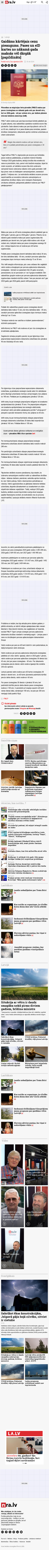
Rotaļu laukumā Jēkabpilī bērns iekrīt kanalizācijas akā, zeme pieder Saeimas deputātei (25, 843)
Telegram (23, 708)
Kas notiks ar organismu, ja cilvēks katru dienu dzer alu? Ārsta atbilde (30, 905)
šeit (33, 433)
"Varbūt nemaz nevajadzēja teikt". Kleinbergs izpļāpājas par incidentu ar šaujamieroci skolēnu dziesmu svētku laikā (27, 818)
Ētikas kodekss (14, 1542)
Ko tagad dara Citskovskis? (7, 762)
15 (44, 880)
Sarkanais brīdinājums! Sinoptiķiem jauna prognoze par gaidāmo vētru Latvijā (31, 920)
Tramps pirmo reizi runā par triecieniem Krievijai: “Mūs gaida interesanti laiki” (25, 879)
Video (5, 1140)
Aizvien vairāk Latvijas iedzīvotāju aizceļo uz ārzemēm (11, 789)
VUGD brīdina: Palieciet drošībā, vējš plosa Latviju (36, 1038)
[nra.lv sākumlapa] (10, 2)
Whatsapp (32, 708)
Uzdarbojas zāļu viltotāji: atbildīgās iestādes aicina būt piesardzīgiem (27, 811)
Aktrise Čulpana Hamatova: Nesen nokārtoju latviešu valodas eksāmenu (27, 872)
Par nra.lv (3, 1539)
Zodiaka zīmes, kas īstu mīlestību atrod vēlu (27, 851)
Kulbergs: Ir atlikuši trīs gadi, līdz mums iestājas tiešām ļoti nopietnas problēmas (26, 858)
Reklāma (10, 1539)
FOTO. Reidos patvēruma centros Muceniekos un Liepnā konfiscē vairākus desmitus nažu (36, 764)
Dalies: (16, 713)
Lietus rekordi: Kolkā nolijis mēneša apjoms (10, 1064)
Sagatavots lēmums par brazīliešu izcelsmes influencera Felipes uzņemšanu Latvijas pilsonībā (35, 791)
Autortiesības (4, 1542)
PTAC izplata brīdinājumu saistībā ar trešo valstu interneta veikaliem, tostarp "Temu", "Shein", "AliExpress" (27, 834)
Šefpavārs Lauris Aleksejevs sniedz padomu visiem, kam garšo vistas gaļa (27, 298)
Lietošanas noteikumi (35, 1539)
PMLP (4, 698)
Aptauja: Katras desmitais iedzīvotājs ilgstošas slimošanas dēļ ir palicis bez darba (27, 865)
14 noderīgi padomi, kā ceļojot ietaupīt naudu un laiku (27, 826)
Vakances (22, 1542)
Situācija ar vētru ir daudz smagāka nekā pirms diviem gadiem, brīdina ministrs (20, 1005)
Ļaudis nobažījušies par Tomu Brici (30, 890)
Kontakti (28, 1542)
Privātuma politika (23, 1539)
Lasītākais (7, 885)
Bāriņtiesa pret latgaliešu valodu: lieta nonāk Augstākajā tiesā (36, 1065)
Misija (15, 1539)
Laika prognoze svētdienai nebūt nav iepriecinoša (29, 292)
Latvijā (7, 37)
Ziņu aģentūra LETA (16, 62)
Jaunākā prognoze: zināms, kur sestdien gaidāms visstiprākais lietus (29, 949)
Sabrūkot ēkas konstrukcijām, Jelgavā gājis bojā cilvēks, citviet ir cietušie (12, 1040)
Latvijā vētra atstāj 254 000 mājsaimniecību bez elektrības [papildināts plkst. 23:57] (35, 1358)
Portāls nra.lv (5, 62)
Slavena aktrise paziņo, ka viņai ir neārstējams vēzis (30, 934)
